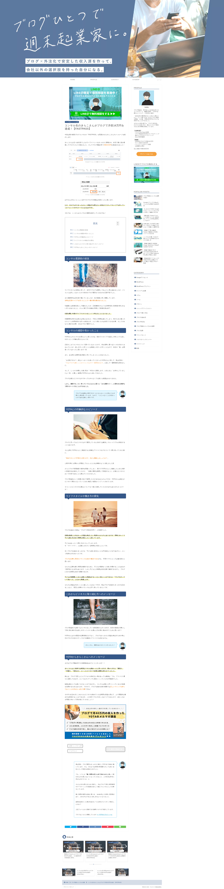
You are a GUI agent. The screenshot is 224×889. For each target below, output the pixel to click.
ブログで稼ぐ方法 (142, 313)
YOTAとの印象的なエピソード (83, 237)
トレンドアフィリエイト (144, 308)
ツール (138, 299)
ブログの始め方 (141, 317)
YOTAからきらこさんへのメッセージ (86, 247)
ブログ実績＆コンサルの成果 (72, 121)
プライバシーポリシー (69, 886)
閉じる (117, 223)
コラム (138, 295)
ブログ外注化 (140, 321)
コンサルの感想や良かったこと (84, 233)
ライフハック (140, 344)
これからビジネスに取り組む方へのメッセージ (89, 244)
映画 (137, 348)
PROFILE (93, 79)
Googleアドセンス (142, 277)
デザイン (139, 304)
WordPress (140, 282)
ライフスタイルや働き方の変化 (84, 240)
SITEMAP (135, 79)
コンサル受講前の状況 (81, 230)
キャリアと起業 (141, 290)
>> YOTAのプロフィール (104, 814)
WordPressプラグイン (143, 286)
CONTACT (115, 79)
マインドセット (141, 335)
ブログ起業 (139, 330)
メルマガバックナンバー (144, 339)
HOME (72, 79)
